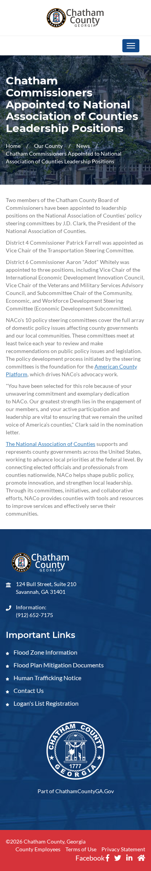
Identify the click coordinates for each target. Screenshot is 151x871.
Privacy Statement (123, 849)
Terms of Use (80, 849)
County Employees (37, 849)
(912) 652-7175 (34, 615)
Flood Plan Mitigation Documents (58, 665)
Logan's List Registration (45, 703)
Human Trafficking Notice (46, 677)
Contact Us (28, 690)
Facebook (91, 858)
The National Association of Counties (50, 444)
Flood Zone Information (44, 652)
